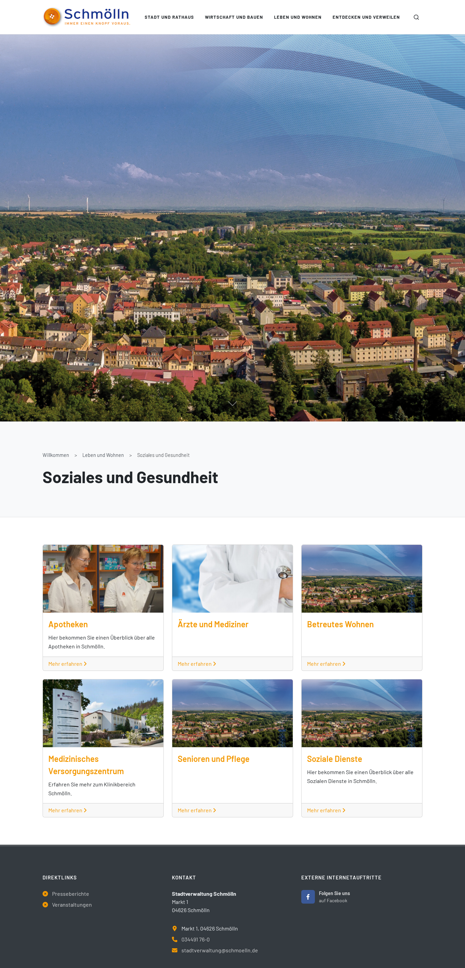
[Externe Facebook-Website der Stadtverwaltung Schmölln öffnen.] (308, 897)
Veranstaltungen (72, 904)
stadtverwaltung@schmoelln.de (219, 950)
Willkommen (56, 455)
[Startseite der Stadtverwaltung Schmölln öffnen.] (86, 17)
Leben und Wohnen (103, 455)
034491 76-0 (195, 939)
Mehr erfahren (65, 663)
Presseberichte (70, 893)
